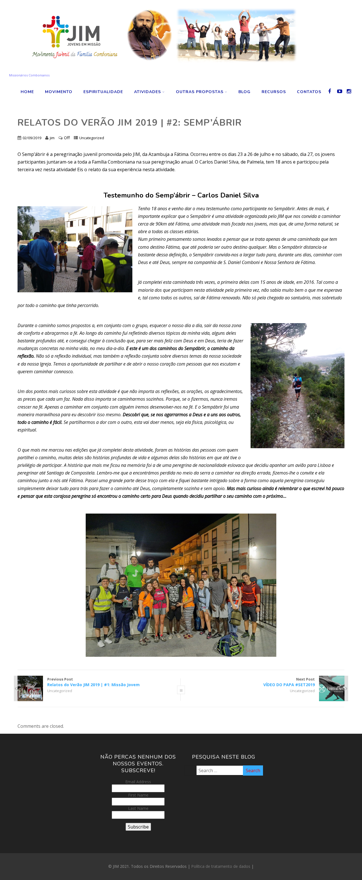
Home (27, 92)
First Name (138, 795)
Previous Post (93, 682)
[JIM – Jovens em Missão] (161, 70)
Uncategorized (91, 137)
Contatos (309, 92)
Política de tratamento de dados (220, 866)
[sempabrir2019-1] (181, 585)
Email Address (138, 781)
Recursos (274, 92)
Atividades (147, 92)
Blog (244, 92)
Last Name (138, 808)
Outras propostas (199, 92)
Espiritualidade (103, 92)
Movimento (58, 92)
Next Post (289, 682)
